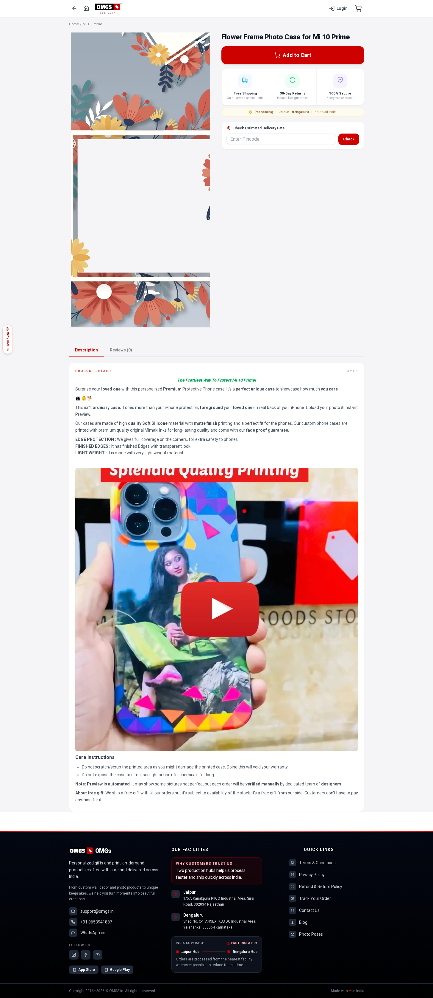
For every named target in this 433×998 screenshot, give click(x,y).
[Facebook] (85, 955)
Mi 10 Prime (92, 24)
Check (348, 139)
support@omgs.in (97, 911)
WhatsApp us (92, 932)
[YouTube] (97, 955)
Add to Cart (297, 55)
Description (86, 350)
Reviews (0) (121, 350)
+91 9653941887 (96, 922)
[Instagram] (74, 955)
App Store (86, 970)
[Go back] (74, 8)
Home (74, 24)
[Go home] (86, 8)
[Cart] (358, 8)
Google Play (120, 970)
